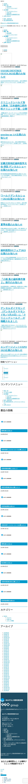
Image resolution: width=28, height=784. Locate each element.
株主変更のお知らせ (6, 562)
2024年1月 (6, 659)
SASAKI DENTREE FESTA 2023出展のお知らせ (13, 73)
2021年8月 (6, 690)
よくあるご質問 (8, 392)
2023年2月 (6, 673)
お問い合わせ (7, 16)
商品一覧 (6, 5)
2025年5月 (6, 642)
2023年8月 (6, 665)
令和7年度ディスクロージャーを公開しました (13, 449)
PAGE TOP (3, 775)
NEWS (5, 616)
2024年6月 (6, 651)
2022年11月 (7, 678)
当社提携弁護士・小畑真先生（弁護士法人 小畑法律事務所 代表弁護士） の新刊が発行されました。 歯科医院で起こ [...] (14, 288)
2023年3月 (6, 671)
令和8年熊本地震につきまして (9, 468)
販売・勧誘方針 (8, 18)
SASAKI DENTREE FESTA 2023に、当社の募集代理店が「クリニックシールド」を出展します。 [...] (14, 82)
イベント (9, 617)
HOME (5, 3)
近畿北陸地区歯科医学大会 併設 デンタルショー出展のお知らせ (14, 166)
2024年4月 (6, 654)
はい (2, 771)
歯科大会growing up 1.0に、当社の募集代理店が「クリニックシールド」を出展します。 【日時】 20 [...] (14, 143)
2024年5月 (6, 653)
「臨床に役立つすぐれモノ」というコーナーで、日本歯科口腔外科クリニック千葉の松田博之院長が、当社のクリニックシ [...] (14, 327)
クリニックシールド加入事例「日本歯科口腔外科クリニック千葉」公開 (14, 105)
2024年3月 (6, 656)
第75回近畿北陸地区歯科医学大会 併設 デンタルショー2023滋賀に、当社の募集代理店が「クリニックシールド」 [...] (14, 175)
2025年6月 (6, 640)
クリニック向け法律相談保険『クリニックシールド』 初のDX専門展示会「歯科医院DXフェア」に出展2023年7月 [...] (14, 259)
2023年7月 (6, 667)
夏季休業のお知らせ (11, 224)
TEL (5, 782)
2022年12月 (7, 676)
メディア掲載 (18, 304)
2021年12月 (7, 687)
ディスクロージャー (12, 11)
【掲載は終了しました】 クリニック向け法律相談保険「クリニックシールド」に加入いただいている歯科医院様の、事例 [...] (14, 114)
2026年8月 (6, 632)
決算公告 (9, 13)
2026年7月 (6, 634)
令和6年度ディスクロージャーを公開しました (13, 525)
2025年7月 (6, 639)
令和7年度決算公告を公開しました (10, 487)
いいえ (2, 769)
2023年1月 (6, 675)
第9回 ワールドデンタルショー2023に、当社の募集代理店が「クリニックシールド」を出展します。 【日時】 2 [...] (14, 204)
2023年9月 (6, 664)
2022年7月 (6, 682)
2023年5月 (6, 670)
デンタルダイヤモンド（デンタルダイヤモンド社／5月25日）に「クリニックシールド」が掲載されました (13, 315)
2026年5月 (6, 636)
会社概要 (6, 9)
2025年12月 (7, 637)
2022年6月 (6, 684)
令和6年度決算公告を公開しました (10, 581)
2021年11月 (7, 689)
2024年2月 (6, 657)
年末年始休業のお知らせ (8, 506)
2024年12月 (7, 643)
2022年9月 (6, 679)
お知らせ (17, 66)
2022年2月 (6, 686)
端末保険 (9, 6)
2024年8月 (6, 648)
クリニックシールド (12, 8)
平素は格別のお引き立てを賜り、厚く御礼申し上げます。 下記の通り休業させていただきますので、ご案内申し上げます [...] (14, 230)
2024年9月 (6, 647)
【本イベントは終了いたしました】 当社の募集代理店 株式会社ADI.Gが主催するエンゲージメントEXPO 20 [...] (14, 356)
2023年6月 (6, 668)
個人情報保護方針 (8, 20)
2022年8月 (6, 681)
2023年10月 (7, 662)
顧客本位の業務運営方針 (13, 14)
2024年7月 (6, 650)
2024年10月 (7, 645)
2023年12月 (7, 661)
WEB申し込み (7, 779)
